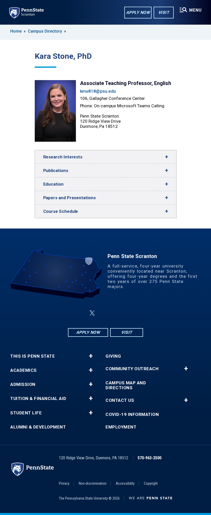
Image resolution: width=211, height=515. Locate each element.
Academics (23, 370)
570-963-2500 (149, 457)
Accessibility (125, 483)
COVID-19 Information (132, 414)
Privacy (64, 483)
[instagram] (131, 313)
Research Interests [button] (63, 156)
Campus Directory (45, 31)
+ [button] (91, 356)
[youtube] (117, 313)
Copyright (151, 483)
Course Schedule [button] (60, 211)
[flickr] (104, 313)
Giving (113, 356)
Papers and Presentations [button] (69, 197)
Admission (23, 384)
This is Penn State (32, 356)
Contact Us (120, 400)
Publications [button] (55, 170)
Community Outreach (132, 368)
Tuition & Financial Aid (38, 398)
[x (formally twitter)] (92, 313)
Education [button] (53, 184)
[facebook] (79, 313)
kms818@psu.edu (98, 91)
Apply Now (138, 12)
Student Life (26, 413)
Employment (121, 427)
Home (16, 31)
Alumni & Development (38, 427)
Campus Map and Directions (126, 385)
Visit (163, 12)
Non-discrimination (93, 483)
